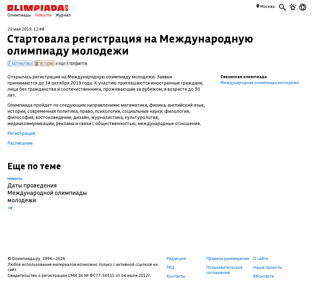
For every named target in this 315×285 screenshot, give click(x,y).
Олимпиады (19, 14)
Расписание (20, 143)
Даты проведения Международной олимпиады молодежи (47, 194)
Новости (43, 14)
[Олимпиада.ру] (37, 8)
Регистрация (21, 133)
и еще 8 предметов (71, 63)
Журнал (63, 14)
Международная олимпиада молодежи (259, 82)
